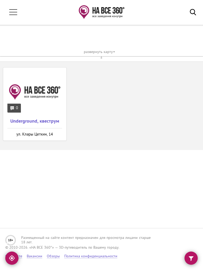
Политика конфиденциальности (90, 256)
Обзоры (53, 256)
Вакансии (34, 256)
